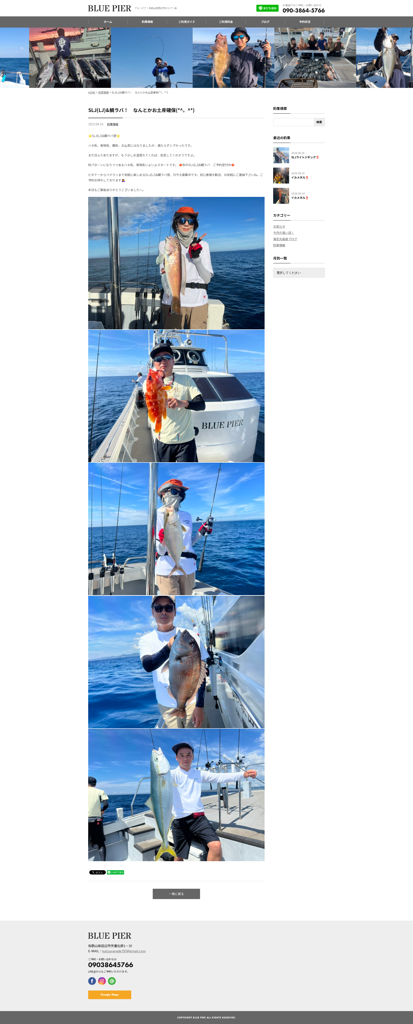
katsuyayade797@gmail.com (124, 951)
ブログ (265, 22)
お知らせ (279, 226)
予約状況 (304, 22)
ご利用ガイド (186, 22)
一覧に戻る (176, 894)
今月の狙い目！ (283, 232)
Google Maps (110, 995)
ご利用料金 (226, 22)
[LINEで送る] (115, 872)
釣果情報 (147, 22)
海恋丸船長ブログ (285, 239)
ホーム (108, 22)
